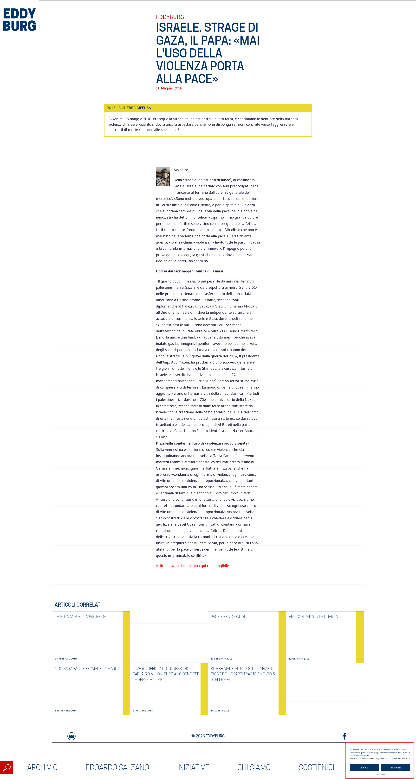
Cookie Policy (380, 774)
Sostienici (316, 767)
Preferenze (395, 767)
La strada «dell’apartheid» (80, 616)
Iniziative (193, 767)
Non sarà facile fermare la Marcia (88, 668)
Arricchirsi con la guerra (313, 616)
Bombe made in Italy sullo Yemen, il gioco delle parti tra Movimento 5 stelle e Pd (243, 674)
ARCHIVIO (42, 767)
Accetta (364, 767)
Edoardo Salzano (117, 767)
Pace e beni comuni (228, 616)
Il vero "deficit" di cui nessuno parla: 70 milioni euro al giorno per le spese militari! (166, 674)
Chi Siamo (254, 767)
